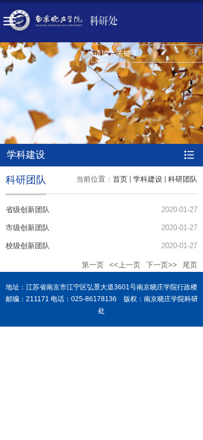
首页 (120, 179)
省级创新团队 (28, 209)
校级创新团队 (28, 245)
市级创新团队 (28, 227)
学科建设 (147, 179)
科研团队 (182, 179)
